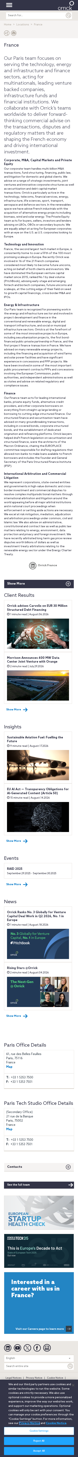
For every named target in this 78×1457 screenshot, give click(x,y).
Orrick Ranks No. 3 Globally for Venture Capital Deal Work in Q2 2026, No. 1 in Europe (36, 916)
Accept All (39, 1451)
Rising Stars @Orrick (22, 968)
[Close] (73, 1385)
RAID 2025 (14, 869)
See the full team (18, 1184)
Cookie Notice (55, 1378)
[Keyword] (70, 1366)
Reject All (38, 1441)
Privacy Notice (34, 1378)
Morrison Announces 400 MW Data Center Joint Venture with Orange (33, 660)
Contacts (14, 1167)
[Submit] (68, 15)
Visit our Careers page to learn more (40, 1329)
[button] (7, 34)
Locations (22, 24)
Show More (16, 584)
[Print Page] (14, 34)
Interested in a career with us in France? (35, 1289)
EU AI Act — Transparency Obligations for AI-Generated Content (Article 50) (38, 791)
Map (9, 1067)
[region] (39, 1418)
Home (7, 24)
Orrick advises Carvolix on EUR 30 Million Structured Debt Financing (37, 608)
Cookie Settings (39, 1431)
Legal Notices (13, 1378)
